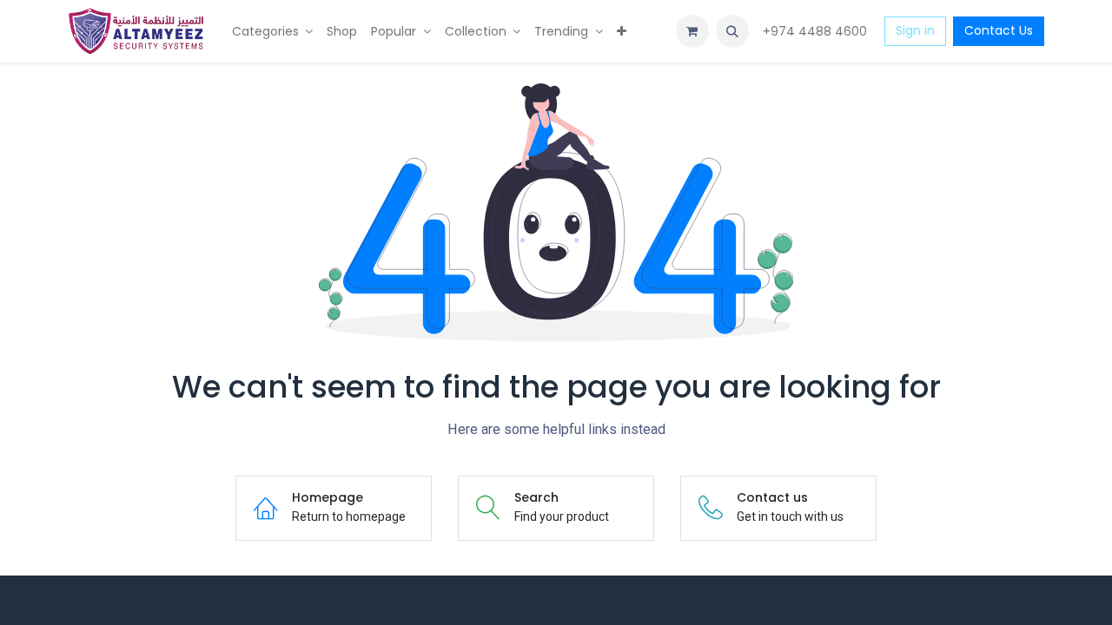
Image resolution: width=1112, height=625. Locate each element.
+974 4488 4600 (816, 31)
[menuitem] (273, 32)
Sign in (915, 30)
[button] (732, 31)
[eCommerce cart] (692, 31)
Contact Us (998, 30)
